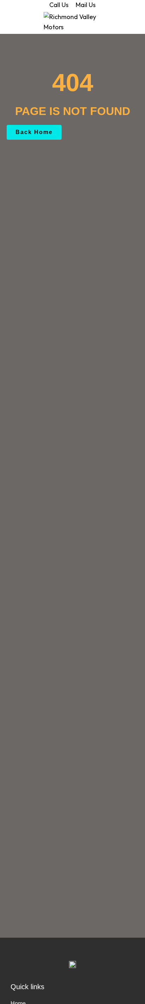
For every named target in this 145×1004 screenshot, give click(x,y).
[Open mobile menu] (8, 22)
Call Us (59, 5)
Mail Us (86, 5)
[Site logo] (73, 21)
